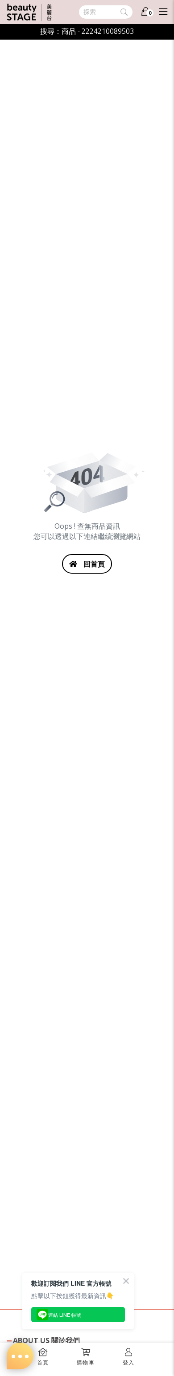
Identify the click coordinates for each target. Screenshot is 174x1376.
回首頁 (93, 564)
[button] (85, 1354)
